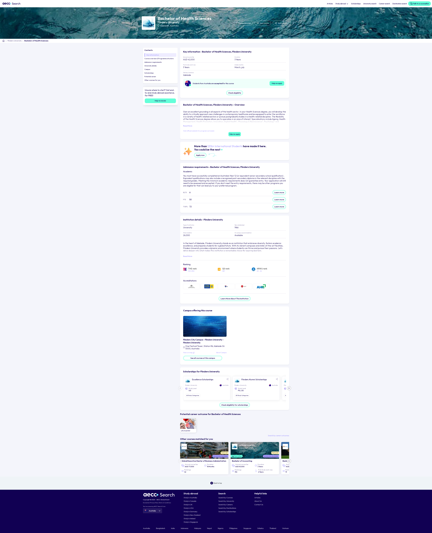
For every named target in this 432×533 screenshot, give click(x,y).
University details (150, 66)
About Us (258, 501)
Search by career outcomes (278, 435)
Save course (264, 23)
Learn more (279, 192)
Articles (330, 3)
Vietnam (285, 528)
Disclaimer (146, 503)
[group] (188, 426)
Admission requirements (153, 62)
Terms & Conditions (165, 503)
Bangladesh (160, 528)
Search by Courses (225, 497)
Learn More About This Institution (235, 298)
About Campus (221, 353)
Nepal (209, 528)
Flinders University (168, 22)
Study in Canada (190, 501)
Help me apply (277, 83)
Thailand (272, 528)
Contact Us (258, 504)
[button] (289, 388)
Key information (152, 55)
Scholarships (356, 3)
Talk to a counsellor (421, 3)
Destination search (399, 3)
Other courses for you (152, 80)
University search (369, 3)
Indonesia (185, 528)
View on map (188, 353)
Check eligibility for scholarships (234, 405)
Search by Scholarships (227, 511)
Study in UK (188, 504)
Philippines (233, 528)
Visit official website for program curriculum (198, 131)
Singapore (247, 528)
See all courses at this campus (202, 358)
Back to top (218, 483)
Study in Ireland (189, 518)
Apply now (200, 155)
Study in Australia (190, 497)
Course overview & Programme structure (159, 59)
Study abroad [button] (340, 3)
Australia (174, 25)
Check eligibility (234, 93)
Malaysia (197, 528)
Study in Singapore (191, 522)
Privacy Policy (154, 503)
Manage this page (244, 23)
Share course (283, 23)
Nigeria (221, 528)
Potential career (150, 77)
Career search (384, 3)
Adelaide (164, 25)
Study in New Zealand (192, 515)
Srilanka (260, 528)
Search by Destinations (227, 508)
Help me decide (160, 101)
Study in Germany (190, 511)
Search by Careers (225, 504)
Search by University (226, 501)
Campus (147, 69)
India (173, 528)
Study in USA (189, 508)
